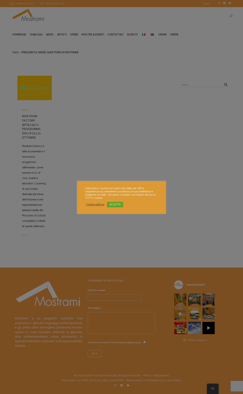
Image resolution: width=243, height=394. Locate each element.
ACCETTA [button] (115, 204)
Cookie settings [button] (95, 204)
